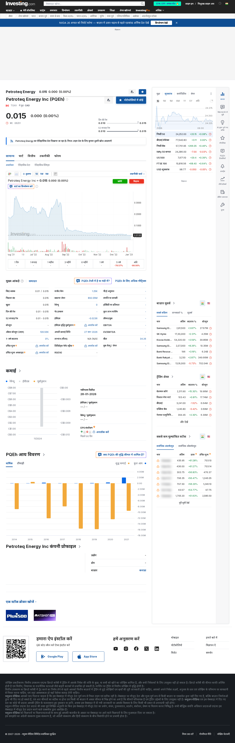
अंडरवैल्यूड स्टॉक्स (149, 16)
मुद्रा (158, 40)
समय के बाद (55, 16)
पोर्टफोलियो (176, 592)
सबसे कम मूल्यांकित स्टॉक (171, 383)
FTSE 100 (162, 110)
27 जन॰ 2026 (90, 278)
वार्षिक (9, 410)
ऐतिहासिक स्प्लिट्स (42, 112)
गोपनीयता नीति (205, 681)
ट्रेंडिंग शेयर (163, 323)
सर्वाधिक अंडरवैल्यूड (165, 392)
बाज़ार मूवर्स (163, 250)
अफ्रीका (136, 16)
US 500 (160, 104)
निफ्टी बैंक (161, 92)
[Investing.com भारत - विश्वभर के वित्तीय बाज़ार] (20, 3)
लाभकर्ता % (177, 259)
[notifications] (220, 3)
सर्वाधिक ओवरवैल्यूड (187, 392)
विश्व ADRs (68, 16)
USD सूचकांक (163, 116)
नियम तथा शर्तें (187, 681)
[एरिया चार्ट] (17, 121)
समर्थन (209, 599)
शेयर (10, 16)
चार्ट (21, 103)
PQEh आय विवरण (23, 401)
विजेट (174, 599)
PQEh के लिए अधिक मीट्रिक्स (130, 227)
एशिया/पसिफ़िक (123, 16)
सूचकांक (168, 40)
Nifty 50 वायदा (164, 98)
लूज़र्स (189, 259)
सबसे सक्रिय (162, 259)
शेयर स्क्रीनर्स (125, 10)
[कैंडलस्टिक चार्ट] (10, 121)
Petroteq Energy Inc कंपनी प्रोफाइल (41, 493)
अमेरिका (93, 16)
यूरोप (102, 16)
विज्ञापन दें (211, 592)
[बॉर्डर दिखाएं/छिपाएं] (55, 121)
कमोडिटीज (181, 40)
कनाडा (142, 517)
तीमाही (20, 410)
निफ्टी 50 (161, 81)
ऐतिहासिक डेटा (24, 112)
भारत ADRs (82, 16)
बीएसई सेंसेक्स (163, 86)
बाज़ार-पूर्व (43, 16)
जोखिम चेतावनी (223, 681)
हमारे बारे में (211, 584)
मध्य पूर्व (110, 16)
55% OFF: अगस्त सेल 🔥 (167, 3)
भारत (33, 16)
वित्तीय (31, 103)
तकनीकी (45, 103)
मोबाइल (175, 584)
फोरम (57, 103)
